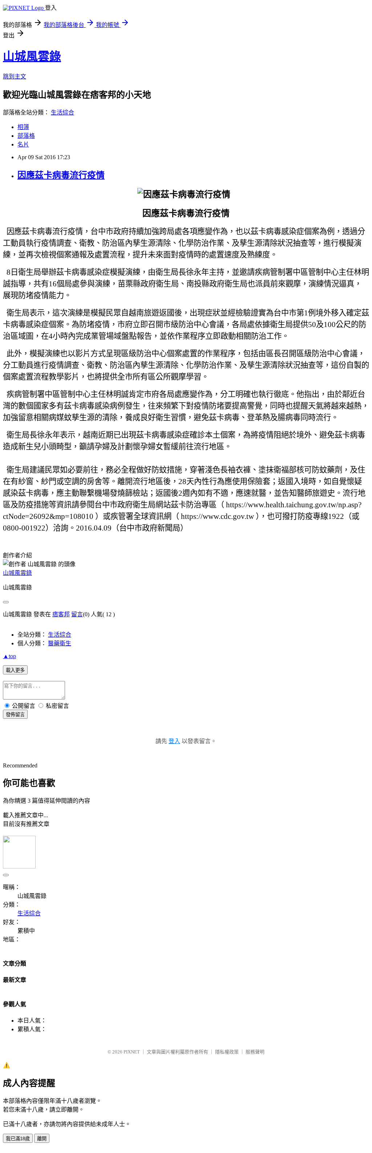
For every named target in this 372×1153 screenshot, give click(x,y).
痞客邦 (61, 614)
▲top (9, 656)
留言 (77, 614)
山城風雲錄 (32, 56)
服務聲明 (255, 1052)
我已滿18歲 (18, 1138)
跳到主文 (14, 76)
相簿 (23, 127)
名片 (23, 144)
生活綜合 (62, 112)
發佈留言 (15, 714)
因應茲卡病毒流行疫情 (61, 175)
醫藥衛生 (59, 643)
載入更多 (15, 670)
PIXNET (132, 1052)
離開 (41, 1138)
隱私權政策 (227, 1052)
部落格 (26, 136)
